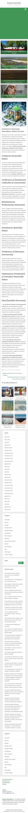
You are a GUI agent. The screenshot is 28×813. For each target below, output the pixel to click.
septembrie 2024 (8, 493)
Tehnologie (7, 552)
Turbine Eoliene (8, 554)
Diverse (6, 522)
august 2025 (7, 464)
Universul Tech (6, 780)
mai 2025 (6, 472)
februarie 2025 (8, 480)
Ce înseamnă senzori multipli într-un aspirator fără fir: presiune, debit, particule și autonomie (13, 637)
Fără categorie (8, 535)
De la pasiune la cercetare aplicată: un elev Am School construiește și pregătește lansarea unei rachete (13, 603)
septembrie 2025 (8, 461)
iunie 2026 (7, 439)
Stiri (5, 549)
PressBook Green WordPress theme (17, 811)
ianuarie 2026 (8, 450)
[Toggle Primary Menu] (25, 9)
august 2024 (7, 496)
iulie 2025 (7, 466)
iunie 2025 (7, 469)
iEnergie (4, 784)
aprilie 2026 (7, 445)
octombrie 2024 (8, 490)
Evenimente (7, 533)
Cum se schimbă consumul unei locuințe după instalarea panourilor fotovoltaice (13, 592)
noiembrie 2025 (8, 455)
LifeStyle (6, 538)
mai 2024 (6, 504)
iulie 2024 (7, 498)
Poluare (6, 544)
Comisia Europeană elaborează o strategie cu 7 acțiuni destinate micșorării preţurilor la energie (13, 726)
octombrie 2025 (8, 458)
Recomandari (17, 369)
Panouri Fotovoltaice (8, 369)
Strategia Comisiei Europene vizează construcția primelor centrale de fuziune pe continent (13, 700)
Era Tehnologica (6, 782)
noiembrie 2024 (8, 488)
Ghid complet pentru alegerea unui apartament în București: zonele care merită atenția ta (13, 620)
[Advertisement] (14, 25)
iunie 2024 (7, 501)
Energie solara (8, 527)
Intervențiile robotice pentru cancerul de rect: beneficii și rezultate (12, 575)
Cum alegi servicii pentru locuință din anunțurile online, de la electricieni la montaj (13, 586)
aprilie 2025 (7, 474)
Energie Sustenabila (14, 3)
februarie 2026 (8, 447)
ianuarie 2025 (8, 482)
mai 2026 (6, 442)
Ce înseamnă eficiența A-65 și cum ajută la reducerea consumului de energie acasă (13, 664)
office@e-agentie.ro (7, 791)
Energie (6, 525)
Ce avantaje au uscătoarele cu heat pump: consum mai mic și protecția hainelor (13, 658)
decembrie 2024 (8, 485)
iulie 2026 (7, 437)
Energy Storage (8, 530)
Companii (7, 519)
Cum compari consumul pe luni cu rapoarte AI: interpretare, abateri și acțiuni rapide (13, 630)
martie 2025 (7, 477)
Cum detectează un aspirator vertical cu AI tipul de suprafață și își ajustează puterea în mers (13, 643)
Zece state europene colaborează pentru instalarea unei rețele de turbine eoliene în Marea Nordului (13, 685)
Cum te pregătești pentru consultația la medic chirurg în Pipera (12, 613)
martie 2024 (7, 509)
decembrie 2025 (8, 453)
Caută (6, 560)
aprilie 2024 (7, 507)
